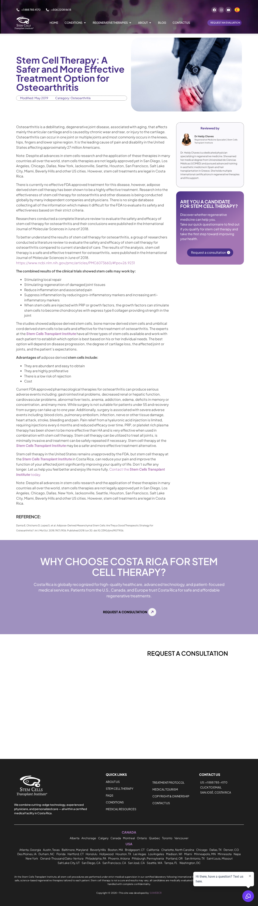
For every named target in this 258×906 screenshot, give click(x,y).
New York (32, 858)
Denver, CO (231, 849)
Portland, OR (174, 858)
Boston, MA (115, 849)
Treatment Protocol (168, 782)
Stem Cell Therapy (119, 788)
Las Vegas (139, 854)
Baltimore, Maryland (75, 849)
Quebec (154, 838)
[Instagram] (221, 10)
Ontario (142, 838)
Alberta (74, 838)
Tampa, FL (170, 863)
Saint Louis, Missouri (220, 858)
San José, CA (136, 863)
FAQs (109, 795)
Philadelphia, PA (95, 858)
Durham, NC (46, 854)
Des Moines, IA (26, 854)
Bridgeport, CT (135, 849)
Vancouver (181, 838)
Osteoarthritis (81, 98)
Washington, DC (190, 863)
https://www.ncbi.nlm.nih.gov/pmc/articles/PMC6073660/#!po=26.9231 (75, 263)
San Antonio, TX (195, 858)
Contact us (161, 803)
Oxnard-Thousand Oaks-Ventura (61, 858)
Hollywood (106, 854)
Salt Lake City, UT (69, 863)
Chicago (201, 849)
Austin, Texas (51, 849)
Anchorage (88, 838)
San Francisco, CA (114, 863)
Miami (188, 854)
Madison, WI (174, 854)
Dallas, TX (215, 849)
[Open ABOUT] (150, 23)
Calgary (103, 838)
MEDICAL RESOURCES (121, 809)
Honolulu (91, 854)
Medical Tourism (165, 789)
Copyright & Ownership (170, 796)
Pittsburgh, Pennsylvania (148, 858)
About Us (113, 781)
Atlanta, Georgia (30, 849)
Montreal (129, 838)
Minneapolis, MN (205, 854)
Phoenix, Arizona (119, 858)
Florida (61, 854)
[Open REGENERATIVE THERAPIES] (130, 23)
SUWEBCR (156, 892)
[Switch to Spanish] (237, 9)
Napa (237, 854)
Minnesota (225, 854)
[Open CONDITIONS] (84, 23)
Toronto (167, 838)
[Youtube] (228, 10)
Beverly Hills (98, 849)
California (153, 849)
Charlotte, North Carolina (177, 849)
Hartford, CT (76, 854)
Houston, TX (123, 854)
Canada (115, 838)
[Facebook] (214, 10)
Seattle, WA (154, 863)
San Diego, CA (91, 863)
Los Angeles (156, 854)
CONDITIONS (115, 802)
